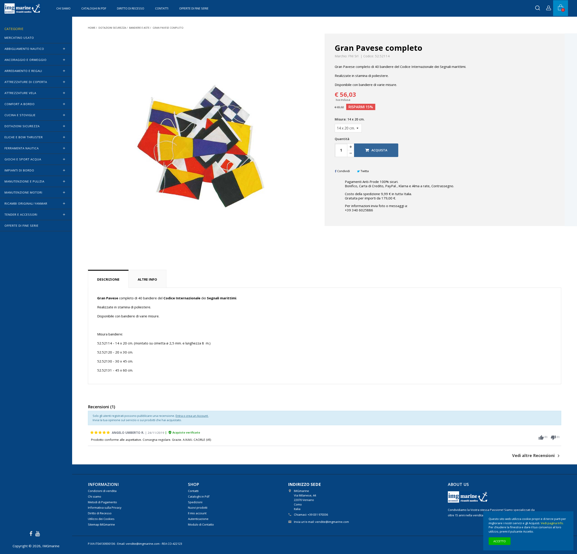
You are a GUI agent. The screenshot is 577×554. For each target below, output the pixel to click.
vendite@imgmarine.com (332, 522)
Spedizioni (195, 502)
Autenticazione (198, 519)
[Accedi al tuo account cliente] (548, 8)
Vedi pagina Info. (552, 523)
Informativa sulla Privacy (104, 508)
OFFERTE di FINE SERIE (193, 8)
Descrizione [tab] (108, 279)
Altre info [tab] (147, 279)
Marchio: (341, 56)
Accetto (499, 541)
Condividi (343, 171)
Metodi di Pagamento (102, 502)
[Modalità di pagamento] (468, 496)
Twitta (365, 171)
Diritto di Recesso (130, 8)
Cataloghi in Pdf (93, 8)
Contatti (161, 8)
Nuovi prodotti (197, 508)
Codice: (368, 56)
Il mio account (197, 513)
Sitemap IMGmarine (101, 524)
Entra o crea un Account (192, 416)
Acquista (379, 150)
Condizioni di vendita (102, 491)
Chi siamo (63, 8)
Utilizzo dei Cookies (101, 519)
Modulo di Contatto (201, 524)
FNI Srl (353, 56)
